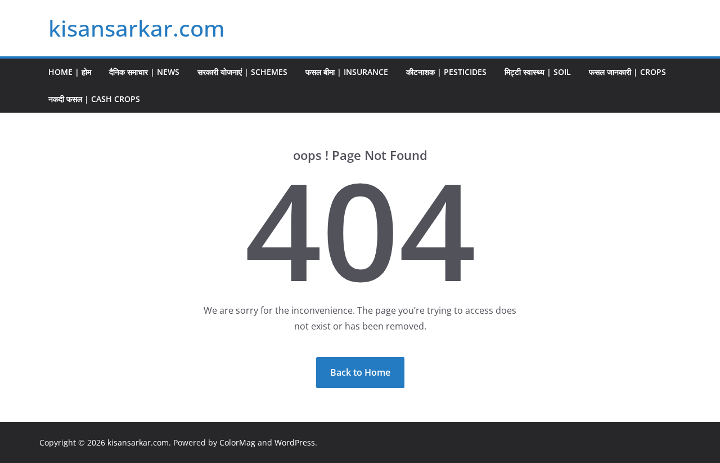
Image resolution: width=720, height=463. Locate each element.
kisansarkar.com (136, 27)
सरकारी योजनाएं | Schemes (242, 71)
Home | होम (69, 71)
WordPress (294, 442)
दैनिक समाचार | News (144, 71)
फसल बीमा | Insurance (346, 71)
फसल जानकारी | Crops (627, 71)
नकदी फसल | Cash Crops (94, 99)
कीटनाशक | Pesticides (446, 71)
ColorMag (237, 442)
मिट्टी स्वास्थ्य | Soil (538, 71)
